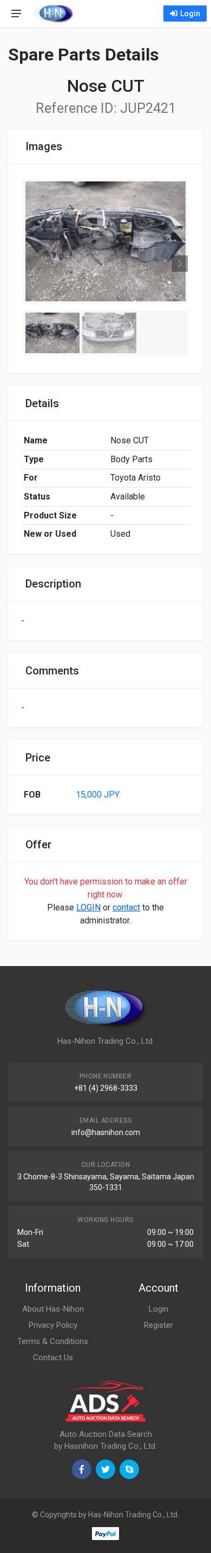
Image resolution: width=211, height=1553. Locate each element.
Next (180, 271)
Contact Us (53, 1357)
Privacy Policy (53, 1325)
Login (190, 13)
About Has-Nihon (53, 1309)
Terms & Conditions (52, 1341)
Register (158, 1325)
